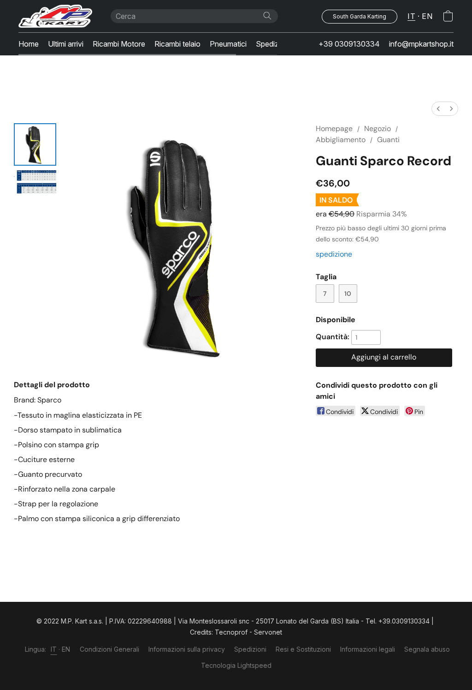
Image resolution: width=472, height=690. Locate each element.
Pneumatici (228, 43)
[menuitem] (438, 108)
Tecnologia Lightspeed (236, 665)
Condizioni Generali (109, 649)
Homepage (334, 128)
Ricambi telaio (177, 43)
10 (347, 293)
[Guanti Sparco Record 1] (35, 183)
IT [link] (54, 649)
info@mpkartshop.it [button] (421, 43)
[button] (55, 16)
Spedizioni (273, 43)
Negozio (377, 128)
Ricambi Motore (119, 43)
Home (28, 43)
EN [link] (66, 649)
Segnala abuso (427, 649)
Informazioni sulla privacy (186, 649)
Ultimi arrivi (65, 43)
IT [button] (411, 16)
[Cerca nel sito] (267, 15)
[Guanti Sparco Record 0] (35, 144)
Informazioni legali (367, 649)
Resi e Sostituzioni (303, 649)
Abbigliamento (341, 139)
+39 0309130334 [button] (349, 43)
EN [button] (427, 16)
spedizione (334, 254)
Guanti (388, 139)
